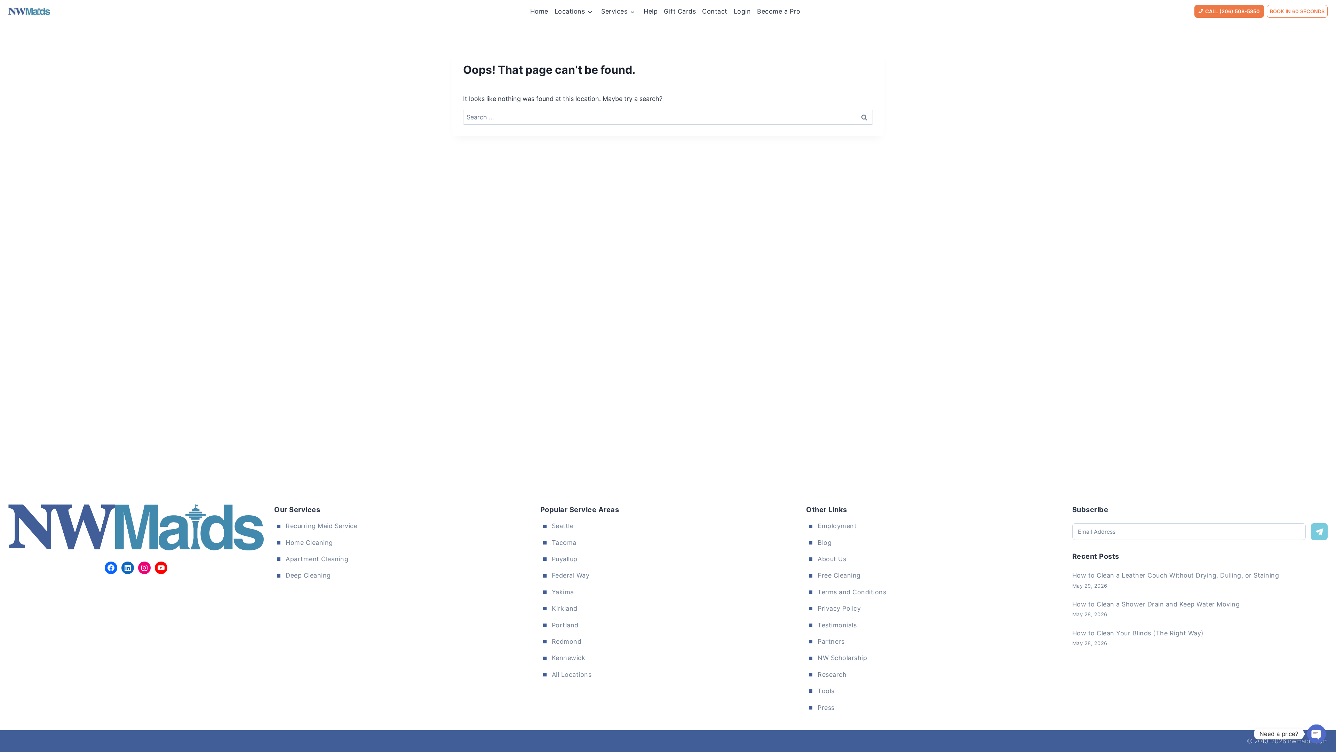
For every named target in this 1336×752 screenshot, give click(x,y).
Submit (1319, 531)
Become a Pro (778, 11)
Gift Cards (680, 11)
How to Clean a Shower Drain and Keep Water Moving (1156, 604)
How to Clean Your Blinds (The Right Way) (1138, 633)
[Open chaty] (1316, 733)
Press (826, 707)
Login (742, 11)
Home (539, 11)
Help (651, 11)
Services (614, 11)
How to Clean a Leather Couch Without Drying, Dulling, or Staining (1175, 575)
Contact (714, 11)
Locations (570, 11)
